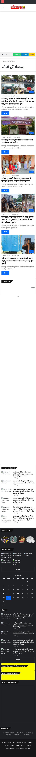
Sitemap (27, 740)
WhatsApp (16, 54)
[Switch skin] (30, 8)
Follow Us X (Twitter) (9, 687)
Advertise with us (8, 738)
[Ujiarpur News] (18, 7)
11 (8, 590)
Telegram (25, 54)
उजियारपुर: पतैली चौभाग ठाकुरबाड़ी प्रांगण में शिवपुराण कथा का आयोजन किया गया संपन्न (16, 179)
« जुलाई (3, 605)
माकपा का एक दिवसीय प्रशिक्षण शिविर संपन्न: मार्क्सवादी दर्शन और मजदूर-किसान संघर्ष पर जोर (24, 482)
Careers (28, 738)
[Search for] (34, 8)
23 (32, 594)
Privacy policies (20, 753)
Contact (27, 753)
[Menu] (2, 8)
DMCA (29, 750)
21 (22, 594)
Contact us (17, 740)
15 (27, 590)
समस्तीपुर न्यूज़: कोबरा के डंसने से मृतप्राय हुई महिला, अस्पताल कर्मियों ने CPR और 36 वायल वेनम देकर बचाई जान (23, 500)
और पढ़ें (5, 113)
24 (4, 598)
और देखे (33, 287)
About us (20, 738)
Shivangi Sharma (7, 96)
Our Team (12, 750)
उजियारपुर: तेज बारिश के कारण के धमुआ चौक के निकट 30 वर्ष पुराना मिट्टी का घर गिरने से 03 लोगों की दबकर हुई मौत (17, 219)
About (18, 750)
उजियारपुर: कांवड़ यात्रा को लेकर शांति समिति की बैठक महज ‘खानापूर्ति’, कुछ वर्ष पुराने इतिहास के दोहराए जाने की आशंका (23, 491)
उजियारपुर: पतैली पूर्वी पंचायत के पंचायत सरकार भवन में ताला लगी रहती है (17, 141)
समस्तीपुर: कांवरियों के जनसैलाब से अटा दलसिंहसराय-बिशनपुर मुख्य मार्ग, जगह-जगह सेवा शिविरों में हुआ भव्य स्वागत (23, 474)
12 (13, 590)
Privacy (8, 740)
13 (18, 590)
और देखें (18, 569)
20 (18, 594)
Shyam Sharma (6, 176)
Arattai (32, 54)
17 (3, 594)
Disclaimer (23, 750)
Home (4, 61)
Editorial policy (10, 753)
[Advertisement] (18, 31)
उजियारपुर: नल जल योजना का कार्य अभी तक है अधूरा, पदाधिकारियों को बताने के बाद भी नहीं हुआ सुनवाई (17, 261)
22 (27, 594)
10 (4, 590)
